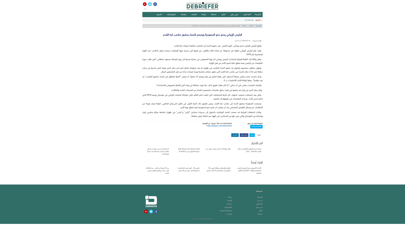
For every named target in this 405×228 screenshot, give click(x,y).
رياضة (204, 14)
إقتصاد (193, 14)
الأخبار (251, 26)
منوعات (183, 14)
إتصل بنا (229, 214)
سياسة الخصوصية (226, 211)
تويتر (252, 135)
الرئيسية (258, 14)
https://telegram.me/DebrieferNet (219, 126)
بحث (145, 9)
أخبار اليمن (247, 14)
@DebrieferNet (256, 127)
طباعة (259, 135)
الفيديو (159, 14)
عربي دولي (234, 14)
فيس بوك (244, 135)
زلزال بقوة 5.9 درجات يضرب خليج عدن (242, 20)
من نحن (260, 201)
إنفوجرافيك (171, 14)
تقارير (223, 14)
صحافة (213, 14)
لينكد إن (235, 135)
